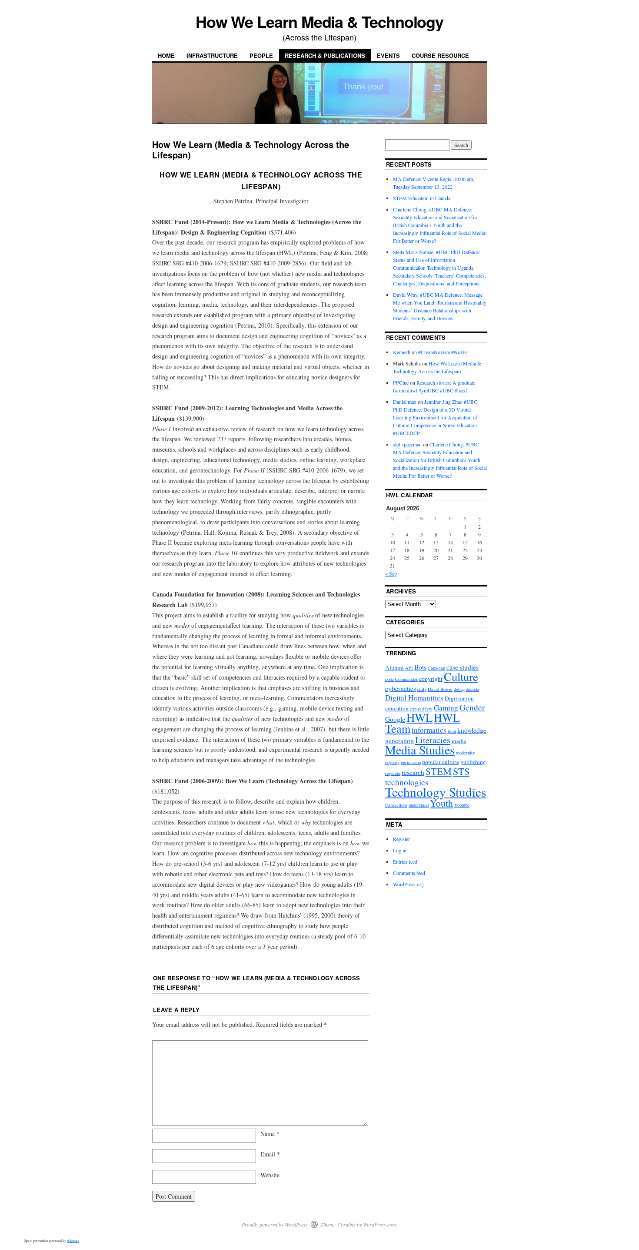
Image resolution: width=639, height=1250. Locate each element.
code (389, 679)
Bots (420, 667)
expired (417, 709)
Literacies (432, 740)
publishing (473, 762)
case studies (462, 667)
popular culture (440, 762)
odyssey (392, 762)
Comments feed (409, 872)
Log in (399, 850)
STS (461, 770)
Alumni (394, 667)
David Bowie (440, 689)
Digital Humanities (414, 698)
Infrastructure (212, 55)
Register (401, 838)
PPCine (401, 382)
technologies (407, 782)
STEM (439, 770)
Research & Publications (325, 55)
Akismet (73, 1240)
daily (421, 689)
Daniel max (404, 401)
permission (411, 762)
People (261, 55)
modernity (465, 753)
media (459, 741)
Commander (406, 679)
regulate (392, 773)
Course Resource (440, 55)
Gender (472, 707)
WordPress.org (408, 884)
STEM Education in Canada (421, 197)
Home (166, 55)
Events (388, 55)
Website (270, 1175)
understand (419, 805)
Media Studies (420, 749)
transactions (396, 805)
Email (270, 1154)
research (413, 772)
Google (395, 719)
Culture (461, 676)
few (429, 709)
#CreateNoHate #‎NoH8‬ (442, 352)
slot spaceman (407, 444)
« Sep (391, 573)
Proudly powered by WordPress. (275, 1224)
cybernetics (400, 688)
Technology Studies (435, 791)
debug (459, 689)
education (397, 708)
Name (270, 1133)
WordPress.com (379, 1224)
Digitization (459, 698)
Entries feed (405, 861)
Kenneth (401, 352)
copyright (431, 679)
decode (472, 689)
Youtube (461, 805)
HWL (419, 717)
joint (452, 731)
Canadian (436, 668)
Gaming (446, 708)
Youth (441, 803)
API (409, 668)
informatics (429, 730)
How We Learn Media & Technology (320, 21)
